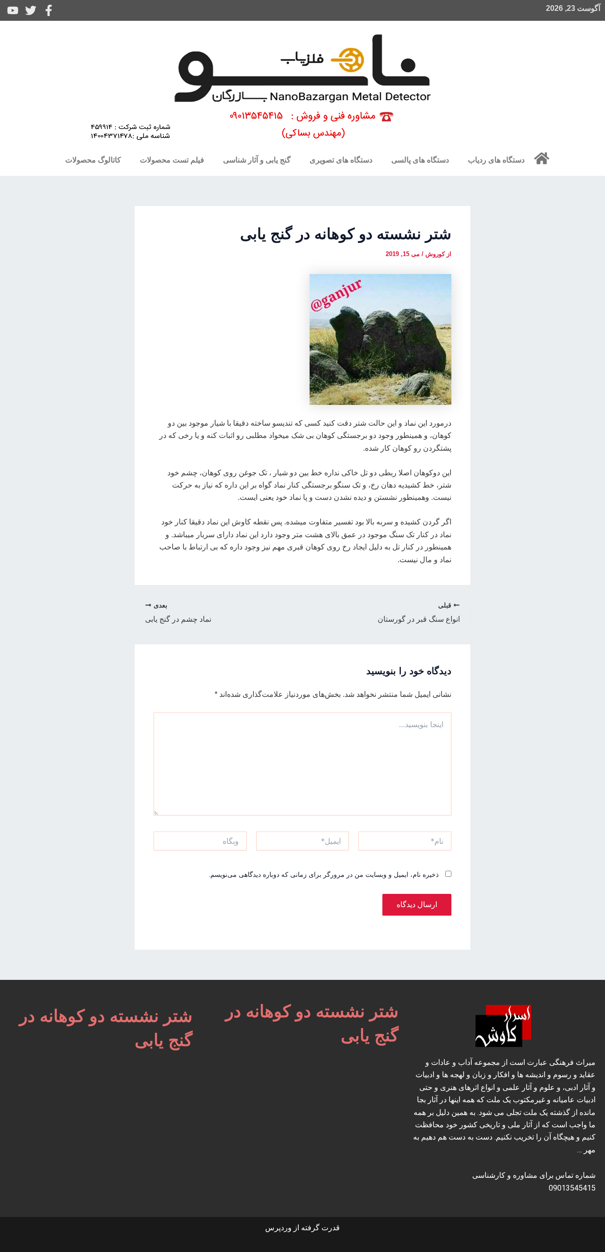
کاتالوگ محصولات (93, 160)
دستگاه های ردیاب (496, 160)
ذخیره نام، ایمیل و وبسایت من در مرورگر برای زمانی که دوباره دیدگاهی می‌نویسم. (323, 874)
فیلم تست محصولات (172, 160)
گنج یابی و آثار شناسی (257, 160)
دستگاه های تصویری (341, 160)
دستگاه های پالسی (420, 160)
